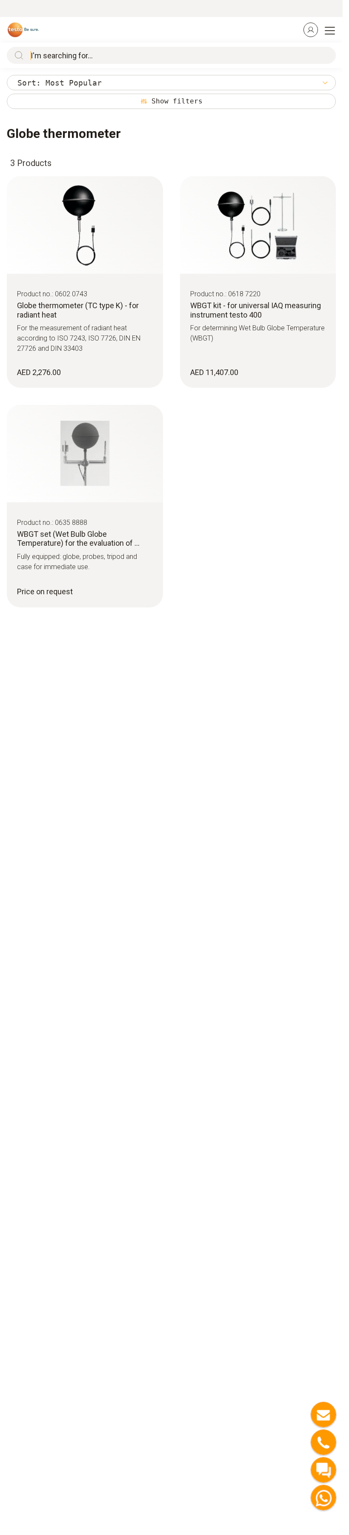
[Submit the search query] (17, 55)
